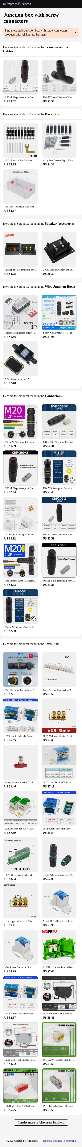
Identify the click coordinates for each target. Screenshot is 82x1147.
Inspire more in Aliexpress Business (41, 1122)
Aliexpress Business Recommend (58, 1140)
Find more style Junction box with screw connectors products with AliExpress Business (36, 32)
